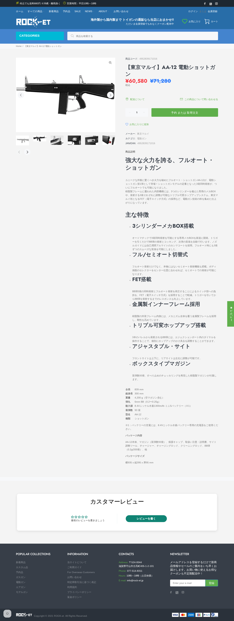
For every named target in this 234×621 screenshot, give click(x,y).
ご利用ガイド (74, 567)
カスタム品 (22, 567)
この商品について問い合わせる (201, 99)
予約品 (19, 572)
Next (110, 95)
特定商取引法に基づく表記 (81, 582)
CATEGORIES (29, 35)
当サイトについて (77, 562)
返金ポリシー (74, 597)
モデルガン (22, 592)
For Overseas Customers (81, 572)
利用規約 (72, 587)
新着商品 (21, 562)
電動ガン (142, 138)
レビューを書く (146, 518)
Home (19, 46)
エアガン (21, 587)
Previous (21, 95)
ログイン (193, 11)
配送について (137, 99)
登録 (211, 583)
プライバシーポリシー (79, 592)
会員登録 (212, 11)
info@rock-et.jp (135, 580)
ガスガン (21, 577)
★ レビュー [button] (231, 313)
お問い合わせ (74, 577)
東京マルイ (143, 133)
